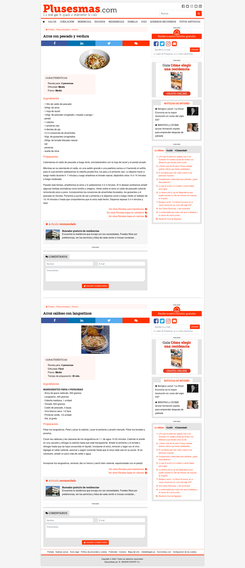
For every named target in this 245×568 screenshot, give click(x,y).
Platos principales (63, 29)
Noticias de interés (177, 103)
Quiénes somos (61, 551)
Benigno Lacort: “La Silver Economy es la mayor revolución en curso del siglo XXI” (176, 203)
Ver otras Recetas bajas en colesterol (126, 212)
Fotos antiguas (189, 21)
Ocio (144, 21)
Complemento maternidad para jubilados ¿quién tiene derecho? (178, 180)
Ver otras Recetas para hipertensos (127, 209)
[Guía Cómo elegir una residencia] (177, 79)
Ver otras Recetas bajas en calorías (126, 216)
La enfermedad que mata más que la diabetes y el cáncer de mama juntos (178, 213)
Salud (52, 21)
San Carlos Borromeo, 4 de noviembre (174, 208)
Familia (133, 21)
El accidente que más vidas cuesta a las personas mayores (175, 174)
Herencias (84, 21)
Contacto (122, 551)
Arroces (75, 29)
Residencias (116, 21)
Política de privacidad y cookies (94, 551)
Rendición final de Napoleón (170, 218)
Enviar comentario (96, 285)
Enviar (194, 49)
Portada (51, 29)
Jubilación (67, 21)
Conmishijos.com (164, 551)
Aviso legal (74, 551)
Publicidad (113, 551)
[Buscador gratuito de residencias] (53, 235)
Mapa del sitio (134, 551)
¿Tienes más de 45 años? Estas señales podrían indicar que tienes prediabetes (175, 167)
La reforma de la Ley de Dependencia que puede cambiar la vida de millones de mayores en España (178, 195)
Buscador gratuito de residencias (80, 230)
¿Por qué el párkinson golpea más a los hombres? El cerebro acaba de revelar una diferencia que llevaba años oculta (176, 159)
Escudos (100, 21)
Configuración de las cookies (185, 551)
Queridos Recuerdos (163, 21)
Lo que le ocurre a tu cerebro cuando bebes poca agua (176, 187)
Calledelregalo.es (148, 551)
